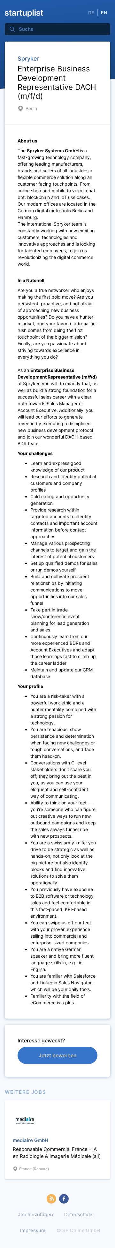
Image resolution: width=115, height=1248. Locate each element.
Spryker (28, 58)
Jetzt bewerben (58, 1055)
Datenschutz (78, 1215)
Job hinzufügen (35, 1215)
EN (104, 12)
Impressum (32, 1230)
